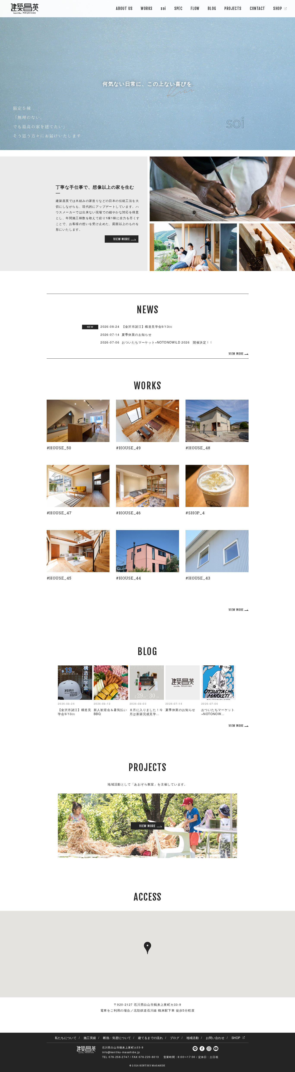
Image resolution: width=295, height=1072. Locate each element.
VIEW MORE (121, 239)
